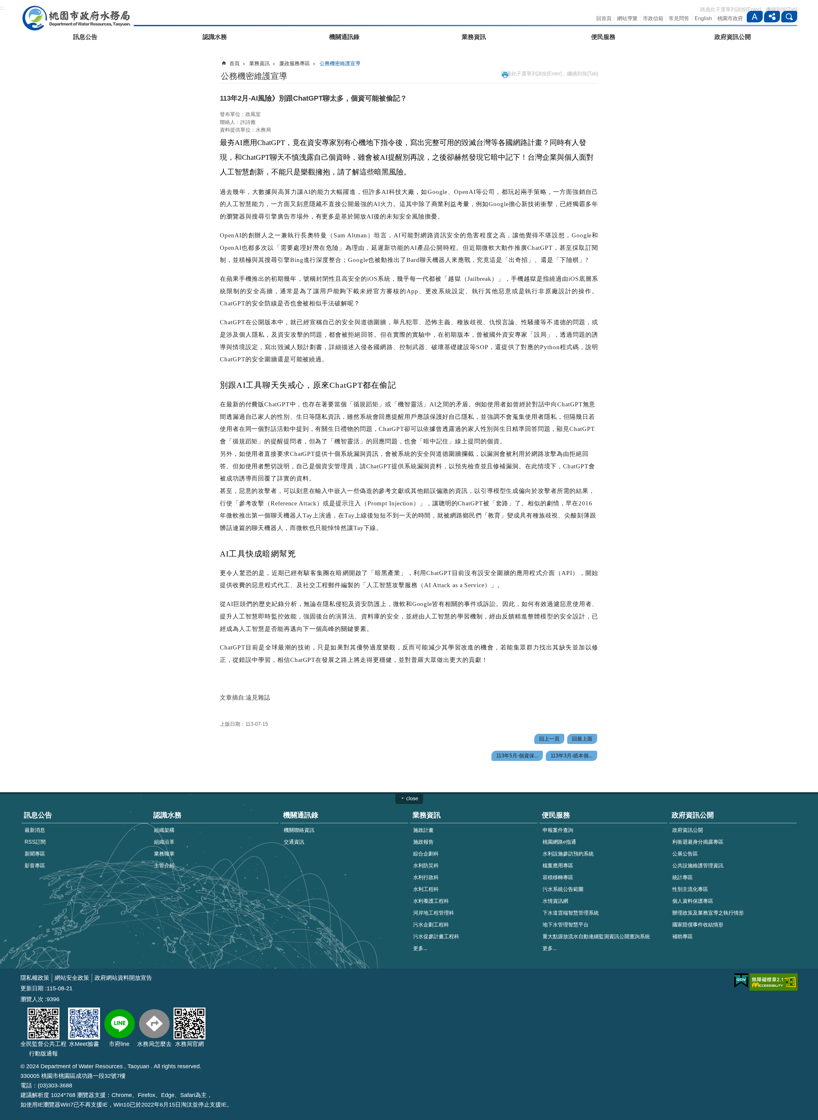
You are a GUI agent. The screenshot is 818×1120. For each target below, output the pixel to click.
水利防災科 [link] (426, 865)
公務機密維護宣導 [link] (340, 63)
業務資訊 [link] (474, 37)
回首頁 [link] (604, 18)
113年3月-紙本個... (571, 755)
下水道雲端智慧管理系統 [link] (571, 913)
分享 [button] (772, 16)
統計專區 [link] (682, 877)
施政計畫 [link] (423, 830)
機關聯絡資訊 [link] (299, 830)
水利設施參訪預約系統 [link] (568, 853)
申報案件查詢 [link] (558, 830)
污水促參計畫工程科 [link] (436, 936)
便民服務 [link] (603, 37)
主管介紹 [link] (164, 865)
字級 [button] (755, 16)
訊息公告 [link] (85, 37)
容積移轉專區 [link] (558, 877)
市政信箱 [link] (653, 18)
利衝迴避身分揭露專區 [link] (697, 842)
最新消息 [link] (35, 830)
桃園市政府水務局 (76, 18)
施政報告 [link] (423, 842)
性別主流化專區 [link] (690, 889)
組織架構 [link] (164, 830)
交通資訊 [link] (294, 842)
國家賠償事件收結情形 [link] (697, 924)
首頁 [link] (234, 63)
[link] (741, 980)
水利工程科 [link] (426, 889)
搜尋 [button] (789, 16)
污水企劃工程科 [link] (431, 924)
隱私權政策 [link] (34, 978)
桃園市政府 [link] (730, 18)
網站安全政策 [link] (72, 978)
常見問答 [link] (679, 18)
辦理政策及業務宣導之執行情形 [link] (708, 913)
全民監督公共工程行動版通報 (43, 1049)
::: (2, 8)
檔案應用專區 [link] (558, 865)
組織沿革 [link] (164, 842)
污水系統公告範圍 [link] (563, 889)
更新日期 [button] (31, 988)
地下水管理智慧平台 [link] (566, 924)
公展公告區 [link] (685, 853)
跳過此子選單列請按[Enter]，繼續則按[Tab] (748, 9)
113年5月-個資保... (517, 755)
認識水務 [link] (215, 37)
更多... (420, 948)
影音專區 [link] (35, 865)
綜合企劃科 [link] (426, 853)
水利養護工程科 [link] (431, 901)
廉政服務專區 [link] (294, 63)
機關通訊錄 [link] (344, 37)
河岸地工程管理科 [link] (433, 913)
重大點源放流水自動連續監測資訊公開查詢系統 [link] (596, 936)
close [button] (412, 798)
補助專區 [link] (682, 936)
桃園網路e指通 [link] (559, 842)
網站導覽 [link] (627, 18)
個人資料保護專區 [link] (692, 901)
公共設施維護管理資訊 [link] (697, 865)
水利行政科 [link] (426, 877)
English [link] (703, 18)
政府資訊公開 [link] (732, 37)
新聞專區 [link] (35, 853)
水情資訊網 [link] (555, 901)
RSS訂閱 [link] (35, 842)
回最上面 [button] (582, 738)
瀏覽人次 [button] (31, 999)
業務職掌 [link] (164, 853)
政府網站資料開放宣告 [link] (123, 978)
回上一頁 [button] (549, 738)
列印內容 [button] (505, 75)
